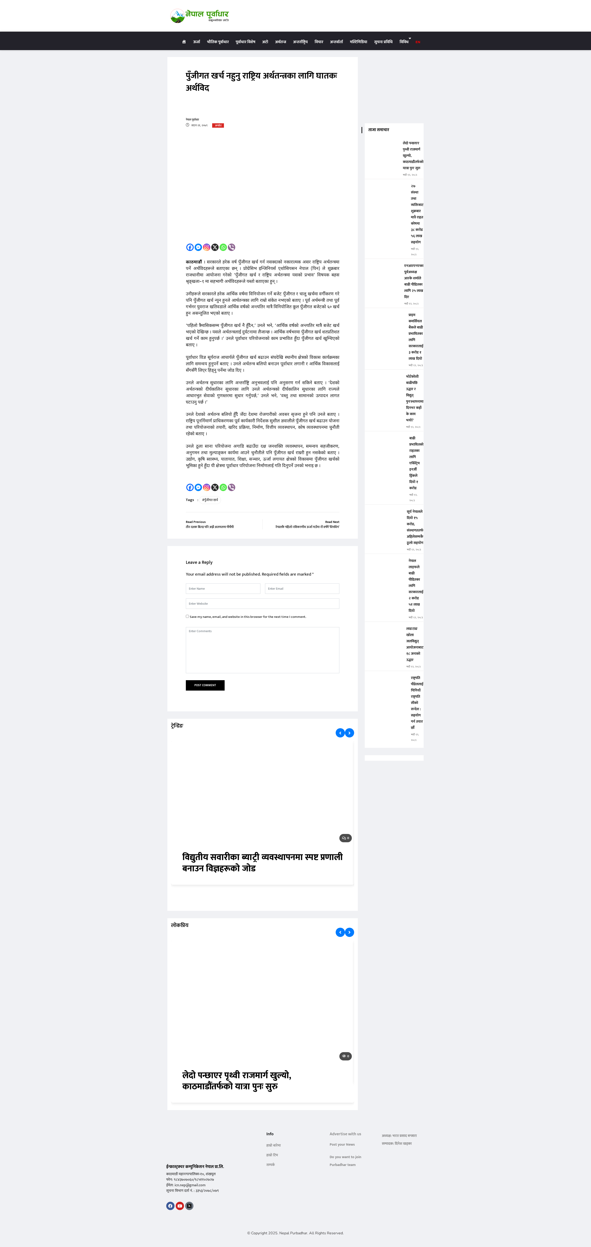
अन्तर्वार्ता (336, 42)
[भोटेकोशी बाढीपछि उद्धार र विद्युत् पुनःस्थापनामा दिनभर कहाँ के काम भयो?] (383, 380)
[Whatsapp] (223, 247)
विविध (404, 42)
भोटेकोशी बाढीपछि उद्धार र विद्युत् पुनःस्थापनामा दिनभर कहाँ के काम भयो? (414, 398)
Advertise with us (345, 1134)
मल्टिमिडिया (358, 42)
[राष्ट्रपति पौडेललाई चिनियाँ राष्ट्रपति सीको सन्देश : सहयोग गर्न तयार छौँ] (386, 681)
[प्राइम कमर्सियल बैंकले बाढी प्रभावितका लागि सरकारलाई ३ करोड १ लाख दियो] (385, 318)
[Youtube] (180, 1206)
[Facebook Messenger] (198, 247)
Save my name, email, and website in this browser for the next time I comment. (248, 617)
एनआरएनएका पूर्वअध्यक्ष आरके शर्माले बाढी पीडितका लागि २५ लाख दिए (413, 281)
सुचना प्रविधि (383, 42)
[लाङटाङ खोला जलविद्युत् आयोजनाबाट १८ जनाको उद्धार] (384, 632)
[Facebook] (190, 247)
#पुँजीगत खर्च (210, 500)
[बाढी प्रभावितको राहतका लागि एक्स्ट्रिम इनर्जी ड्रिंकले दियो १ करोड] (385, 441)
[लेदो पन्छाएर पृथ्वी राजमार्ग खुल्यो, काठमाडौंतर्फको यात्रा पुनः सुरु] (382, 146)
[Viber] (231, 247)
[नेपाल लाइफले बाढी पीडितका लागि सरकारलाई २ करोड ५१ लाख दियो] (385, 564)
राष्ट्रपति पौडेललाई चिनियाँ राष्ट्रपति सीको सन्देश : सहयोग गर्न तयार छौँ (417, 703)
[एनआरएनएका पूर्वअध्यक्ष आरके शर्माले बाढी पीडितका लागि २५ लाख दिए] (383, 269)
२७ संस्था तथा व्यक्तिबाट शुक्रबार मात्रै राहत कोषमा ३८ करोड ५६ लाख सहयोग (417, 214)
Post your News (342, 1144)
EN (418, 42)
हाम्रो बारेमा (273, 1145)
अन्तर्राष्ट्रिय (300, 42)
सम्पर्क (270, 1165)
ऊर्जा (196, 42)
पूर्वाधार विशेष (245, 42)
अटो (265, 42)
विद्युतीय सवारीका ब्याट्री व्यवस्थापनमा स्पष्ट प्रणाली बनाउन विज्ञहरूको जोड (262, 863)
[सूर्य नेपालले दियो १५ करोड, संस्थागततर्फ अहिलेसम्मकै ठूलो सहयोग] (384, 515)
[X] (215, 247)
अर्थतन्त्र (280, 42)
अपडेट (218, 126)
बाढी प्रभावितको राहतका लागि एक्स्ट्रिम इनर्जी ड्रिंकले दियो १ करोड (416, 463)
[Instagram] (206, 247)
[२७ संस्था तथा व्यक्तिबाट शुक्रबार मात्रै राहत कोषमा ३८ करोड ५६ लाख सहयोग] (386, 189)
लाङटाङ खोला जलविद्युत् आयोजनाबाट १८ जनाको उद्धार (414, 644)
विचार (319, 42)
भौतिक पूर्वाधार (218, 42)
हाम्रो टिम (272, 1155)
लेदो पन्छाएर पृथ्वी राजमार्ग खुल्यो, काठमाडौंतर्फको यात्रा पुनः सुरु (236, 1081)
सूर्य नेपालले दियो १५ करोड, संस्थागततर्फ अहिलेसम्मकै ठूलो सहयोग (415, 527)
